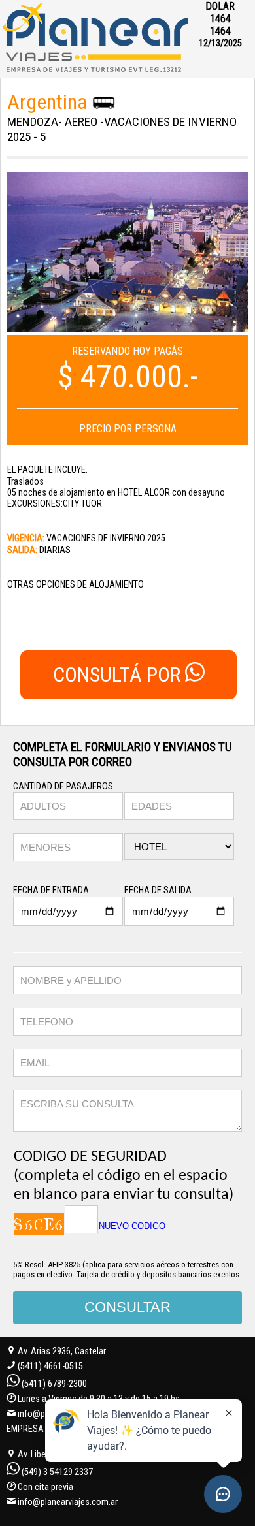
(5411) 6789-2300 (54, 1384)
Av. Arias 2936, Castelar (61, 1351)
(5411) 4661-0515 (50, 1366)
